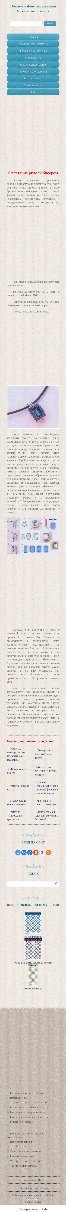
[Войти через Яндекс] (36, 852)
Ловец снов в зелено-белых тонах (44, 754)
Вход (40, 1180)
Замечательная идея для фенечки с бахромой (46, 815)
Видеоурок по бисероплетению (17, 802)
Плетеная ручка (18, 1097)
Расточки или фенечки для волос (27, 1093)
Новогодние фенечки (21, 1141)
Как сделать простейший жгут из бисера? (32, 1117)
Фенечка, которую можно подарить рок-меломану (16, 753)
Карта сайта (27, 1188)
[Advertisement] (33, 129)
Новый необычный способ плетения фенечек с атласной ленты (46, 787)
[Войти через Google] (42, 852)
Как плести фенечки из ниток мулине (45, 770)
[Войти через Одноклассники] (48, 852)
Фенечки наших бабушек (23, 1165)
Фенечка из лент (19, 1146)
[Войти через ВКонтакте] (24, 852)
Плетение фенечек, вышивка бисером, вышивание (33, 8)
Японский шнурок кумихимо (25, 1151)
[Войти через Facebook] (30, 852)
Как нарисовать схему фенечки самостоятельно (25, 1135)
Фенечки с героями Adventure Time (29, 1102)
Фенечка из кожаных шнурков (26, 1161)
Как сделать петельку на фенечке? (28, 1112)
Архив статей (41, 1188)
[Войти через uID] (18, 852)
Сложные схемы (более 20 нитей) (33, 962)
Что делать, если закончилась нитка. (29, 1107)
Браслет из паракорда (21, 1121)
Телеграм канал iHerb (33, 1209)
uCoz (39, 1201)
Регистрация (29, 1180)
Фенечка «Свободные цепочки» (14, 815)
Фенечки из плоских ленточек (45, 802)
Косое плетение (33, 936)
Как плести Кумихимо (22, 1156)
